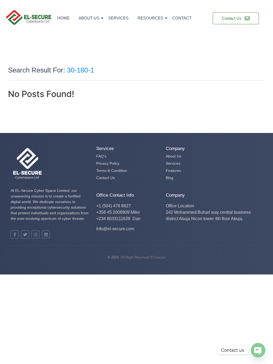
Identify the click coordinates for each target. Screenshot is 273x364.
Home (63, 18)
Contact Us (105, 178)
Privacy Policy (107, 163)
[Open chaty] (258, 350)
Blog (169, 178)
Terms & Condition (111, 170)
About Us (89, 18)
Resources (150, 18)
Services (118, 18)
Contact (181, 18)
